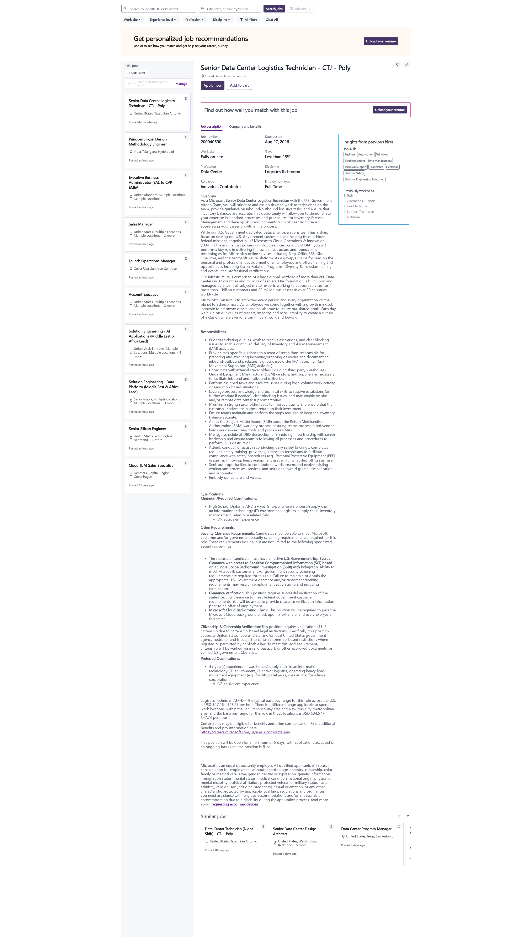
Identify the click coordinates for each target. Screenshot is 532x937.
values (255, 477)
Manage (181, 83)
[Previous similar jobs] (399, 816)
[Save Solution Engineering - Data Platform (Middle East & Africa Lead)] (186, 379)
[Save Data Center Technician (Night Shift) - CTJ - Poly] (263, 826)
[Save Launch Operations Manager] (186, 259)
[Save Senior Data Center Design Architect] (331, 826)
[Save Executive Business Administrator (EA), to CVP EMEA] (186, 175)
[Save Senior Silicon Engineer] (186, 426)
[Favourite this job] (397, 64)
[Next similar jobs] (408, 816)
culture (236, 477)
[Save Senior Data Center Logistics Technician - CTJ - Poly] (186, 98)
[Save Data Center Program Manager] (399, 826)
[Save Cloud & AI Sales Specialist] (186, 463)
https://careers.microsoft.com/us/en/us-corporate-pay (245, 731)
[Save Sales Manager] (186, 222)
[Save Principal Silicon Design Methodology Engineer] (186, 137)
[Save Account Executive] (186, 292)
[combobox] (158, 8)
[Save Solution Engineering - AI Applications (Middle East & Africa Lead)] (186, 329)
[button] (132, 19)
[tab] (213, 126)
